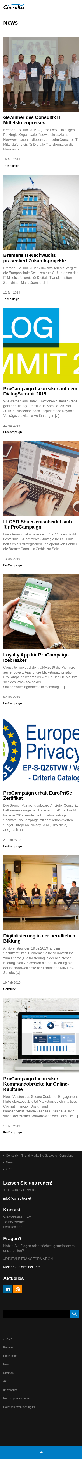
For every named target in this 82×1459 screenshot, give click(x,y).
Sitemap (8, 1373)
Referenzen (10, 1355)
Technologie (11, 165)
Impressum (10, 1389)
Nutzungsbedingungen (16, 1398)
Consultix (9, 989)
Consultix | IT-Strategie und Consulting (14, 6)
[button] (74, 1314)
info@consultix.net (17, 1198)
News (6, 1364)
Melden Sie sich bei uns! (21, 1267)
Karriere (8, 1347)
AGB (6, 1381)
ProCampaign (12, 432)
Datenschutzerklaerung (17, 1407)
